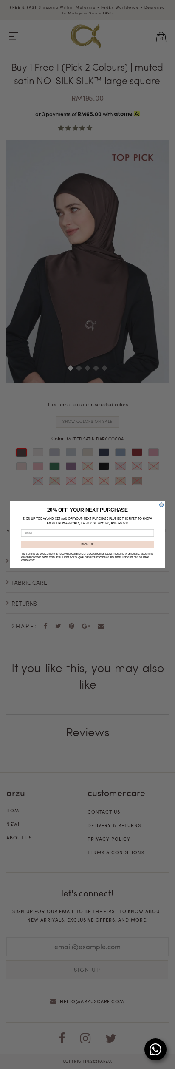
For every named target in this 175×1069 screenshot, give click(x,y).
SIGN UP (87, 544)
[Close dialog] (161, 505)
